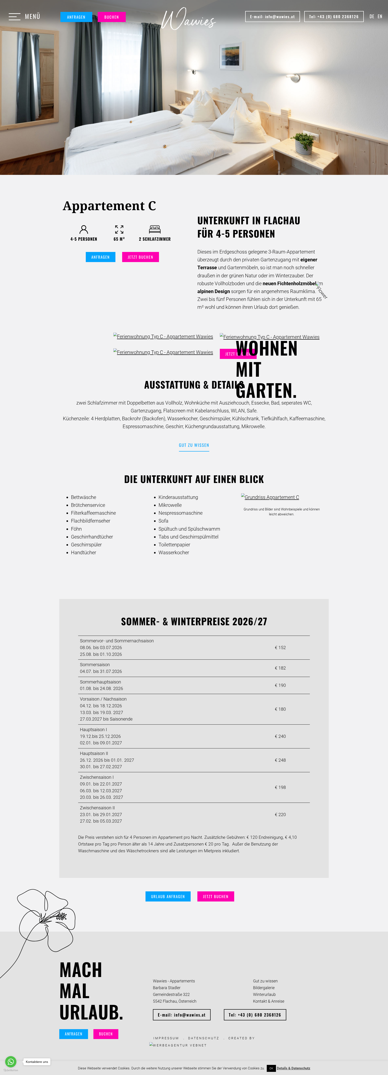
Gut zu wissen (194, 445)
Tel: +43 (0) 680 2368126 (334, 16)
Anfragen (76, 17)
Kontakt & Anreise (268, 1001)
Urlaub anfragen (168, 896)
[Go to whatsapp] (10, 1061)
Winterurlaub (264, 994)
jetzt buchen (140, 257)
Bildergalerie (264, 987)
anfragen (100, 257)
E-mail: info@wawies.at (272, 16)
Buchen (111, 17)
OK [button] (271, 1068)
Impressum (166, 1038)
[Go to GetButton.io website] (11, 1070)
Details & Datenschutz (293, 1068)
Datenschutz (203, 1038)
